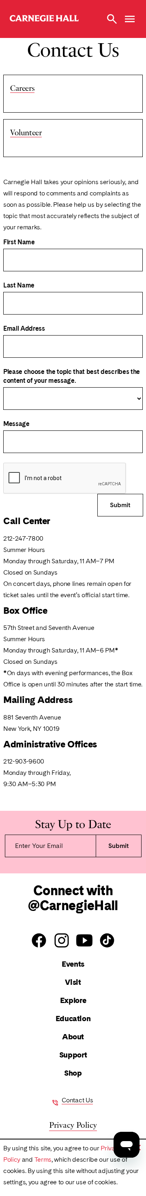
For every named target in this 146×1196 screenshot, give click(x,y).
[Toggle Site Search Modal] (111, 19)
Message (16, 424)
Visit (73, 982)
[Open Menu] (129, 19)
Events (73, 964)
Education (73, 1018)
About (73, 1036)
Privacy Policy (73, 1124)
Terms (43, 1159)
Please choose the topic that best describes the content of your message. (71, 376)
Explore (73, 1000)
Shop (73, 1073)
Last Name (18, 285)
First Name (19, 242)
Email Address (24, 328)
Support (73, 1055)
